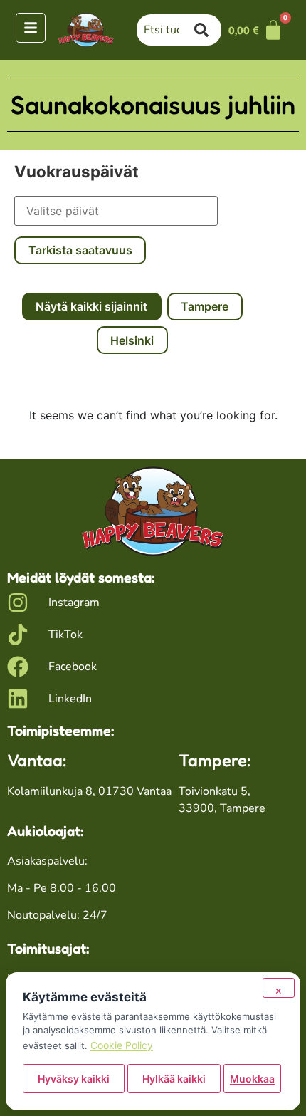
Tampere (204, 306)
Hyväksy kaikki (74, 1079)
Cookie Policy (121, 1045)
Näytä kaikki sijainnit (91, 306)
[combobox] (166, 30)
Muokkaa (252, 1079)
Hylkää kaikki (174, 1079)
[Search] (207, 30)
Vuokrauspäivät (76, 171)
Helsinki (132, 340)
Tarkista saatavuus (80, 250)
